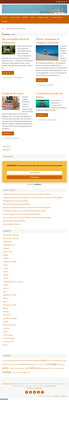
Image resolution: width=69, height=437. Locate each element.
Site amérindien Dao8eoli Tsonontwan (15, 40)
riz (9, 368)
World (5, 345)
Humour (50, 85)
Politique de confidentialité (34, 388)
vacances (57, 368)
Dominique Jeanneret (9, 384)
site (12, 368)
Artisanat (6, 248)
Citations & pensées (10, 262)
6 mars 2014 (41, 85)
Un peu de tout (8, 342)
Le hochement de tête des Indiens (49, 95)
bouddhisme (57, 360)
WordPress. (63, 396)
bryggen (64, 360)
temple (47, 368)
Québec (5, 322)
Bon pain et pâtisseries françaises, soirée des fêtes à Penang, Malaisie (26, 207)
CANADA (6, 258)
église (28, 372)
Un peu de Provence (12, 93)
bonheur (50, 360)
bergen (43, 360)
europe (9, 364)
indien (32, 364)
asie (20, 360)
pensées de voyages (10, 318)
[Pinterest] (67, 1)
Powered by (30, 184)
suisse (38, 368)
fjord (16, 364)
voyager (13, 372)
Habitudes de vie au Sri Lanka (13, 282)
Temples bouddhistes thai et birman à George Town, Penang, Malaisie (27, 194)
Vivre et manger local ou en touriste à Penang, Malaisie (22, 214)
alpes (3, 360)
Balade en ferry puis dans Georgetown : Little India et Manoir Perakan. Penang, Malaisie (33, 198)
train (51, 368)
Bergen (5, 255)
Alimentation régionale (11, 235)
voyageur (24, 372)
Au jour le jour (8, 252)
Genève (5, 275)
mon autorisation (51, 386)
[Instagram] (59, 1)
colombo (4, 364)
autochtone (30, 360)
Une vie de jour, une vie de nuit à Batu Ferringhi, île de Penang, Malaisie (27, 217)
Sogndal (15, 368)
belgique (37, 360)
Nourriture (7, 315)
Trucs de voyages (9, 338)
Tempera (55, 396)
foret (19, 364)
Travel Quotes (8, 335)
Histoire (6, 285)
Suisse (5, 332)
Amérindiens (19, 77)
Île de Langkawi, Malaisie (11, 224)
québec (5, 368)
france (24, 364)
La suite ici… (7, 73)
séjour (43, 368)
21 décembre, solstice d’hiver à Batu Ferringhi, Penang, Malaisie (24, 211)
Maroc (5, 302)
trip (53, 368)
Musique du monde (9, 305)
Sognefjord (21, 368)
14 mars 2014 (8, 77)
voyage (6, 372)
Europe (5, 268)
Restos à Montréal (9, 325)
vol (63, 368)
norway (59, 364)
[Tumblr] (64, 1)
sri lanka (31, 367)
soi (26, 368)
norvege (52, 364)
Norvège (6, 312)
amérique (15, 360)
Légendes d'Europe (9, 295)
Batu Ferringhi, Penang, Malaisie (14, 221)
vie (61, 368)
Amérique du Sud (9, 245)
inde (29, 364)
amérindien (8, 360)
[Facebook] (57, 1)
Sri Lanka (6, 328)
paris (63, 364)
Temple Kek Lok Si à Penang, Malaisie (15, 201)
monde (40, 364)
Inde (55, 120)
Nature (5, 308)
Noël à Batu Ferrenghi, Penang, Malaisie (16, 204)
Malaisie (6, 298)
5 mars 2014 (7, 138)
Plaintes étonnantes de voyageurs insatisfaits (48, 40)
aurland (24, 360)
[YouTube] (62, 1)
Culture (5, 265)
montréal (45, 364)
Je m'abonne (34, 177)
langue (36, 364)
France (16, 138)
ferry (13, 364)
